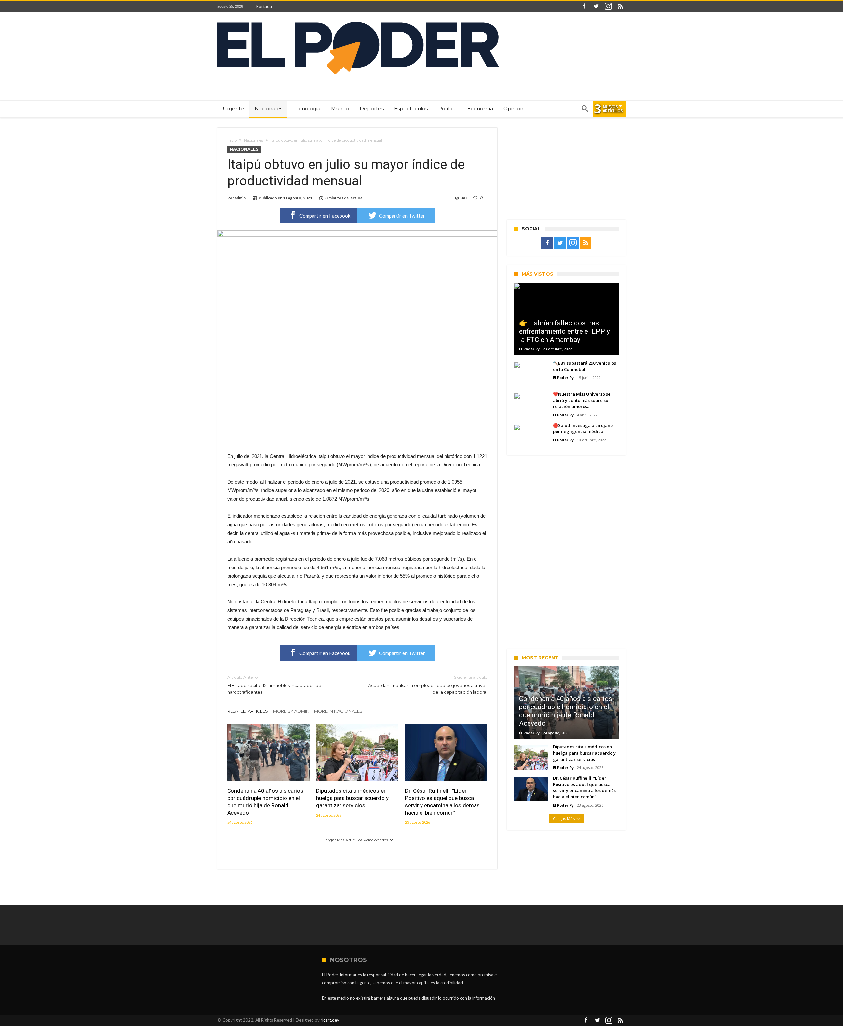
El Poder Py (529, 349)
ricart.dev (330, 1020)
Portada (264, 6)
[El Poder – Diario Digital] (358, 21)
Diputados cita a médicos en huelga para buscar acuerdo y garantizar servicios (352, 798)
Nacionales (253, 140)
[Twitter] (596, 6)
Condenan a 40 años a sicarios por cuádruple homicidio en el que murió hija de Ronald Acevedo (265, 802)
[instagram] (608, 6)
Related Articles (247, 711)
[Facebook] (584, 6)
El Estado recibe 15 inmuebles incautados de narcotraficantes (274, 685)
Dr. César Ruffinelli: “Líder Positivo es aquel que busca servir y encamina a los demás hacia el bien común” (442, 802)
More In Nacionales (338, 711)
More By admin (291, 711)
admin (240, 197)
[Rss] (620, 6)
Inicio (232, 140)
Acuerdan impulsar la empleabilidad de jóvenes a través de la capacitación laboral (427, 685)
